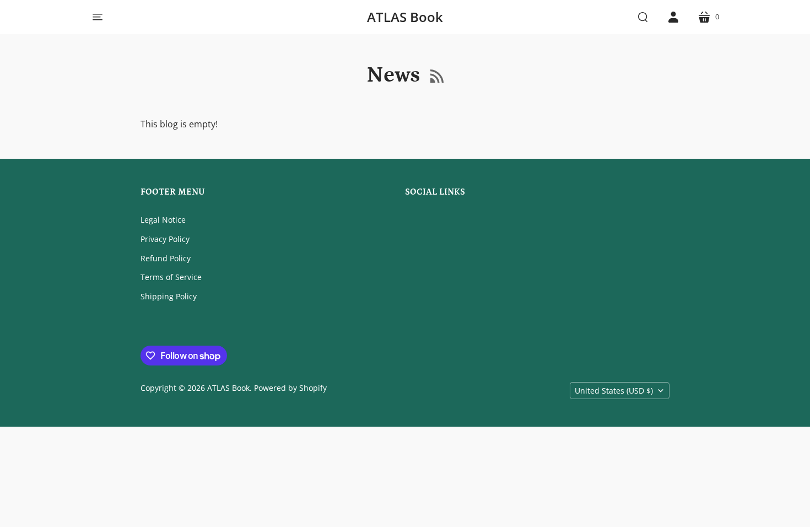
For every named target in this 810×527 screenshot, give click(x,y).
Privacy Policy (165, 239)
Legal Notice (163, 219)
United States (614, 390)
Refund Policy (166, 258)
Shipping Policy (169, 296)
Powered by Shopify (290, 388)
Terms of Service (171, 277)
